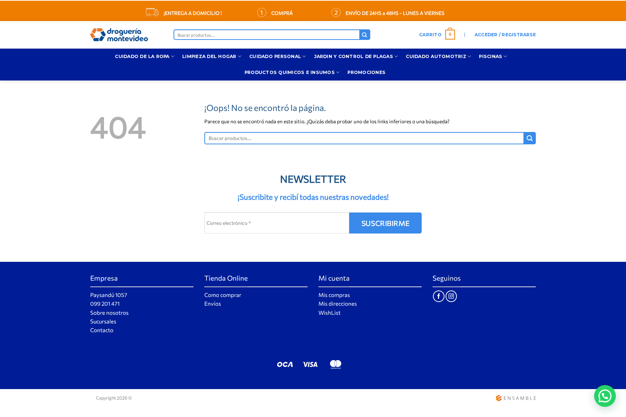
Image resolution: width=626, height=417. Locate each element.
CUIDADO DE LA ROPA (142, 56)
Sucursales (103, 321)
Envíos (212, 303)
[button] (437, 35)
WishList (329, 312)
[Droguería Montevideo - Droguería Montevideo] (126, 35)
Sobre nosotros (109, 312)
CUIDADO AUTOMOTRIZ (436, 56)
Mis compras (334, 295)
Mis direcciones (337, 303)
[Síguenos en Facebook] (438, 296)
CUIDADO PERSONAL (275, 56)
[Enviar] (364, 34)
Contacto (101, 330)
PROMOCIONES (366, 72)
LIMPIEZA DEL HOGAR (209, 56)
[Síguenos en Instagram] (451, 296)
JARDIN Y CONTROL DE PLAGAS (353, 56)
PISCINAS (490, 56)
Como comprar (222, 295)
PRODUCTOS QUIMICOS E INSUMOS (290, 72)
